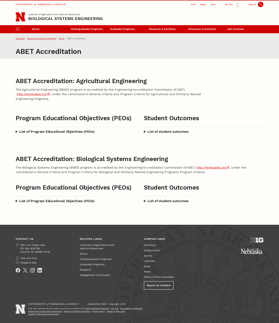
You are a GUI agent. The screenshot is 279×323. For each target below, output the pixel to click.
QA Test (114, 308)
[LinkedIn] (39, 270)
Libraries (149, 260)
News (147, 271)
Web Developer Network (97, 308)
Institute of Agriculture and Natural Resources (54, 14)
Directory (150, 245)
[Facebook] (18, 270)
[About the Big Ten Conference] (257, 240)
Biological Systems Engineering (65, 18)
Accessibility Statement (131, 308)
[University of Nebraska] (252, 251)
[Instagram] (32, 270)
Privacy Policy (98, 311)
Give (213, 4)
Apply (203, 4)
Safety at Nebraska (116, 311)
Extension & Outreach (202, 28)
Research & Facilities (162, 28)
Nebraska (20, 38)
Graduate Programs (122, 28)
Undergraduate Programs (87, 28)
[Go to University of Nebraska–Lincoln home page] (20, 17)
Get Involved (235, 28)
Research (85, 269)
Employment (152, 250)
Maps (147, 266)
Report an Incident (159, 285)
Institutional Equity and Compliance (45, 311)
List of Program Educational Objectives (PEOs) (57, 132)
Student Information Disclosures (43, 314)
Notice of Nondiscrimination (77, 311)
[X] (25, 270)
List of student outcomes (167, 132)
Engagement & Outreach (95, 275)
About (35, 28)
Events (148, 255)
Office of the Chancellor (159, 276)
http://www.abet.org (31, 94)
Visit (193, 4)
